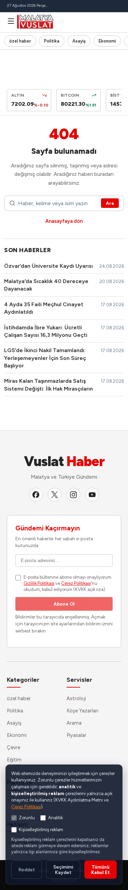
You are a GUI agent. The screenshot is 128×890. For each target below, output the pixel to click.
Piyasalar (76, 735)
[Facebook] (36, 494)
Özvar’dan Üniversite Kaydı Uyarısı (48, 266)
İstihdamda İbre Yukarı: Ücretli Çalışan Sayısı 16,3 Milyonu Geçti (45, 331)
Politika (51, 41)
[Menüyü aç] (11, 21)
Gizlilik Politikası (39, 583)
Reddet (26, 869)
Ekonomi (107, 41)
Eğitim (14, 760)
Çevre (13, 747)
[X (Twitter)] (54, 494)
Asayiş (79, 41)
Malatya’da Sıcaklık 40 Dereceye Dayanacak (46, 285)
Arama (74, 723)
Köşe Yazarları (82, 711)
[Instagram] (73, 494)
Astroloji (76, 698)
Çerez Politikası (76, 583)
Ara (110, 203)
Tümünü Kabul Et (100, 869)
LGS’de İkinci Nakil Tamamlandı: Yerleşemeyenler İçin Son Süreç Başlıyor (45, 358)
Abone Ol (64, 604)
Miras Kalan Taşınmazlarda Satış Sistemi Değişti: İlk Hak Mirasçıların (48, 385)
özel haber (20, 41)
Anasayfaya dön (64, 221)
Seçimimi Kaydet (63, 869)
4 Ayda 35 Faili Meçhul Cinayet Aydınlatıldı (43, 308)
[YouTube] (92, 494)
